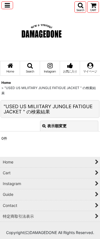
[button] (7, 5)
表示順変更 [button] (57, 125)
